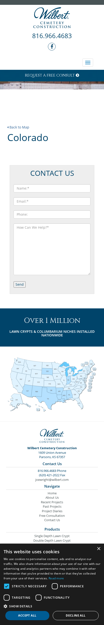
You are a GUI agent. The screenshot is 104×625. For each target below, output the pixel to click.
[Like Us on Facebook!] (52, 47)
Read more (56, 578)
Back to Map (18, 127)
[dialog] (52, 584)
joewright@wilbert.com (52, 479)
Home (52, 493)
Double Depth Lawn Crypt (52, 540)
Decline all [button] (75, 615)
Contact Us (52, 520)
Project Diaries (52, 511)
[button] (52, 606)
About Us (52, 497)
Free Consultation (52, 515)
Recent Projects (52, 502)
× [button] (98, 549)
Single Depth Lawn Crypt (52, 536)
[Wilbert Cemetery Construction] (52, 18)
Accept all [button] (27, 615)
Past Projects (52, 506)
